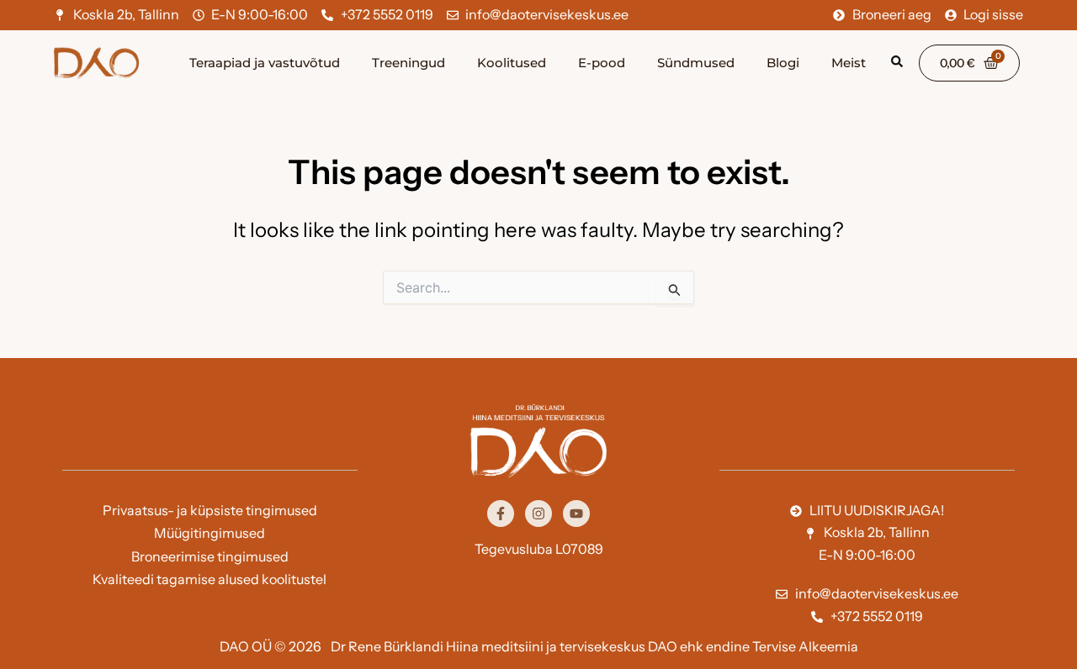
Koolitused (511, 63)
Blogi (783, 63)
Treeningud (408, 63)
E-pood (601, 63)
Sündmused (696, 63)
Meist (848, 63)
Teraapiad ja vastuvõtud (264, 63)
